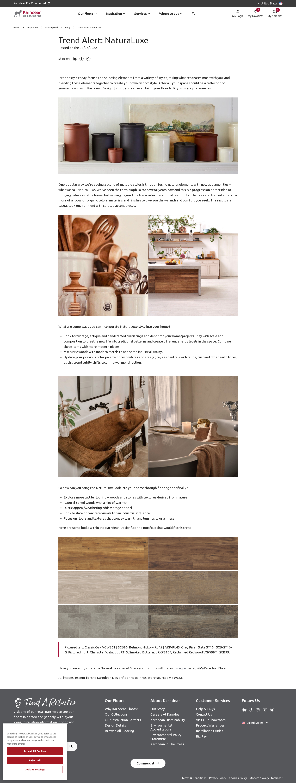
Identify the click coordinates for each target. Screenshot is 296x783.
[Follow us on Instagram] (258, 709)
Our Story (157, 709)
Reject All (35, 760)
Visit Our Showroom (211, 720)
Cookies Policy (238, 778)
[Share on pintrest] (88, 58)
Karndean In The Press (167, 744)
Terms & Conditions (194, 778)
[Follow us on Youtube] (272, 709)
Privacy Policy (217, 778)
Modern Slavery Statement (266, 778)
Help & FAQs (205, 709)
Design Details (115, 725)
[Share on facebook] (81, 58)
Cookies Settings (35, 769)
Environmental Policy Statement (166, 737)
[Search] (71, 746)
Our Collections (116, 714)
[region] (35, 751)
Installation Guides (209, 731)
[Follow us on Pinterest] (265, 709)
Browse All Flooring (119, 731)
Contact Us (204, 714)
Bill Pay (201, 736)
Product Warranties (210, 725)
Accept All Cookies (35, 751)
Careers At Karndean (165, 714)
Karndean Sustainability (167, 720)
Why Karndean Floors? (121, 709)
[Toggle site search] (194, 14)
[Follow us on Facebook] (251, 709)
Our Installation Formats (123, 720)
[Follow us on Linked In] (244, 709)
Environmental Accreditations (161, 727)
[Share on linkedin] (74, 58)
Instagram (181, 668)
